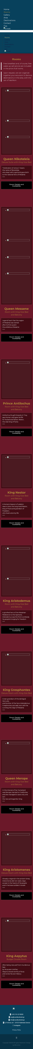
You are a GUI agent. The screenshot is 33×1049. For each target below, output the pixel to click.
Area (6, 18)
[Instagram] (16, 1037)
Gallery (7, 15)
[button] (16, 31)
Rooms (7, 12)
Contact (7, 23)
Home (6, 9)
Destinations (9, 20)
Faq (5, 26)
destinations (8, 78)
